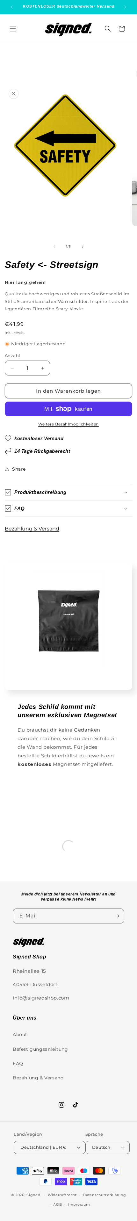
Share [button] (19, 469)
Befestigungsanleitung (40, 1049)
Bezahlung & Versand (32, 529)
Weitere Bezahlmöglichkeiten (68, 424)
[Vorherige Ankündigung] (12, 7)
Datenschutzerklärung (104, 1195)
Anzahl (12, 355)
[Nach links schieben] (54, 247)
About (20, 1034)
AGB (57, 1204)
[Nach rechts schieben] (83, 247)
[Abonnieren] (117, 916)
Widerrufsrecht (62, 1195)
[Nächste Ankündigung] (125, 7)
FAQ (18, 1063)
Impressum (79, 1204)
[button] (13, 29)
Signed (33, 1194)
